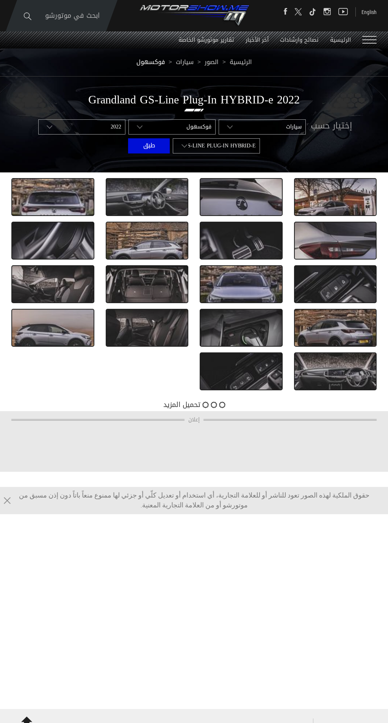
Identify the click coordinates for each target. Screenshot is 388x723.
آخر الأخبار (257, 39)
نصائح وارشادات (299, 39)
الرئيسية (340, 39)
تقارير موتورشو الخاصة (206, 39)
